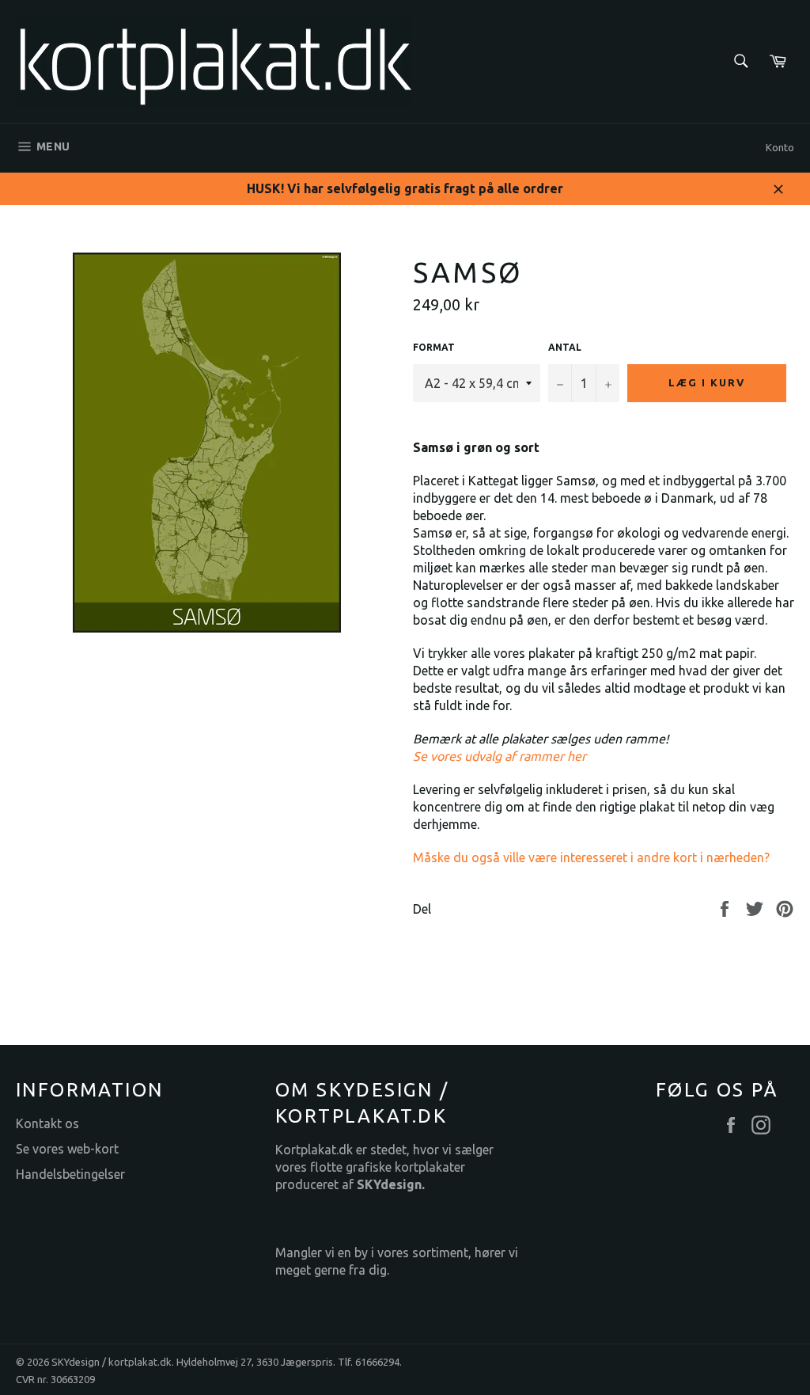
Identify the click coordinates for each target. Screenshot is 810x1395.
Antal (564, 347)
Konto (780, 147)
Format (434, 347)
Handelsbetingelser (70, 1174)
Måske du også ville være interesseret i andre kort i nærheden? (591, 857)
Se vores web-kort (67, 1149)
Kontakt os (47, 1123)
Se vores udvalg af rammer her (499, 756)
